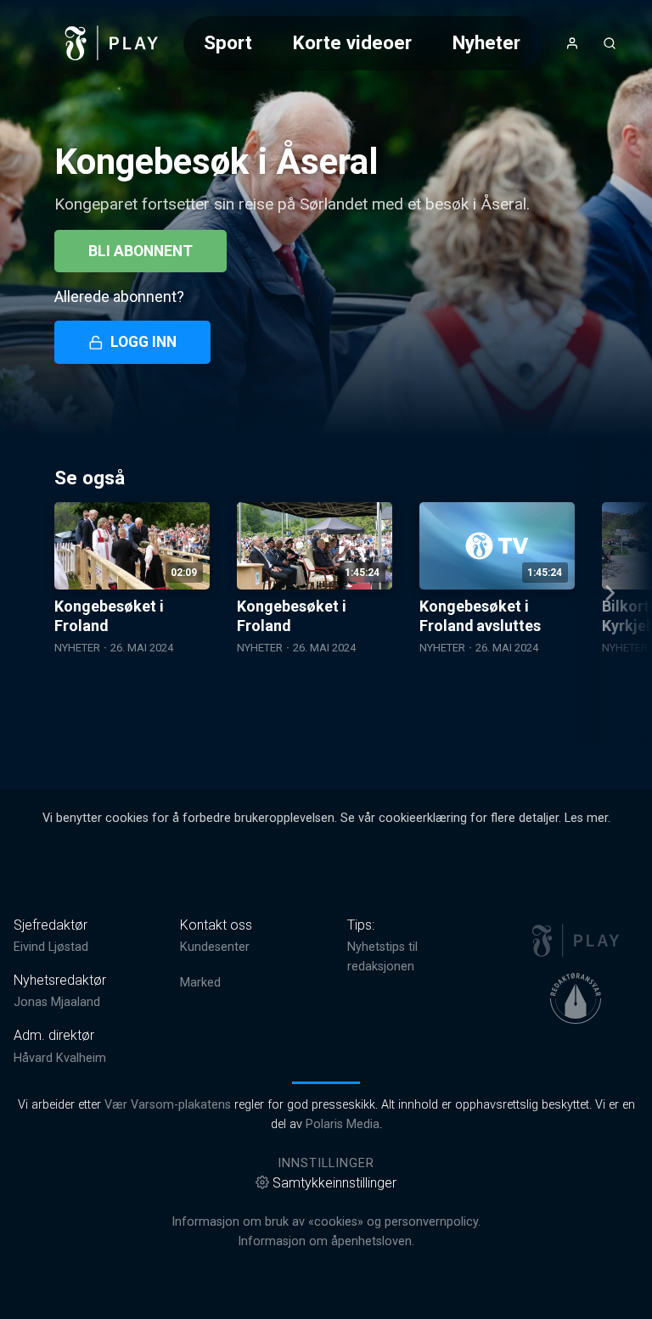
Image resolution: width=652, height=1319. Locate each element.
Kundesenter (215, 947)
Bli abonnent (140, 251)
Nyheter (486, 42)
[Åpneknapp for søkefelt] (610, 43)
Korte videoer (352, 42)
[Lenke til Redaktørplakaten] (575, 998)
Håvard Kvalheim (60, 1058)
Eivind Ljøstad (51, 947)
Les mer (586, 818)
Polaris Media (342, 1124)
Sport (228, 42)
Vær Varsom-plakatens (167, 1105)
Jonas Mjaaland (57, 1002)
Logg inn (143, 341)
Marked (200, 982)
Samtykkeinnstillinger (334, 1183)
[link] (112, 43)
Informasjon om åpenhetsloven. (326, 1241)
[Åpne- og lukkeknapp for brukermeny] (572, 43)
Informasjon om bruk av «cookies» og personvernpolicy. (326, 1222)
